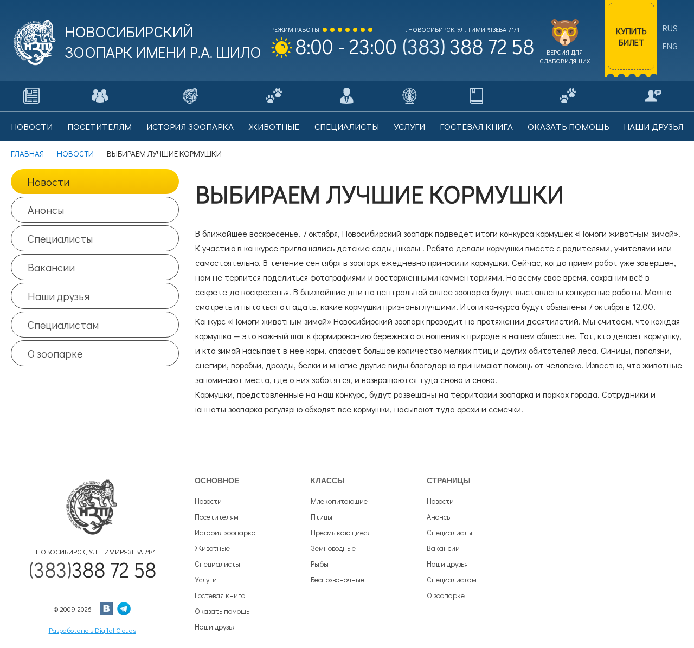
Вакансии (51, 267)
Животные (212, 548)
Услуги (206, 579)
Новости (48, 181)
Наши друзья (58, 296)
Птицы (321, 516)
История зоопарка (225, 532)
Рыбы (320, 564)
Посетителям (217, 516)
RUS (670, 28)
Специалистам (63, 324)
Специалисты (60, 238)
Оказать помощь (222, 611)
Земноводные (333, 548)
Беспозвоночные (337, 579)
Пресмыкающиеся (341, 532)
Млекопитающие (339, 501)
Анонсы (46, 210)
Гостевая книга (220, 595)
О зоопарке (55, 353)
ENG (670, 45)
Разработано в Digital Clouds (92, 629)
